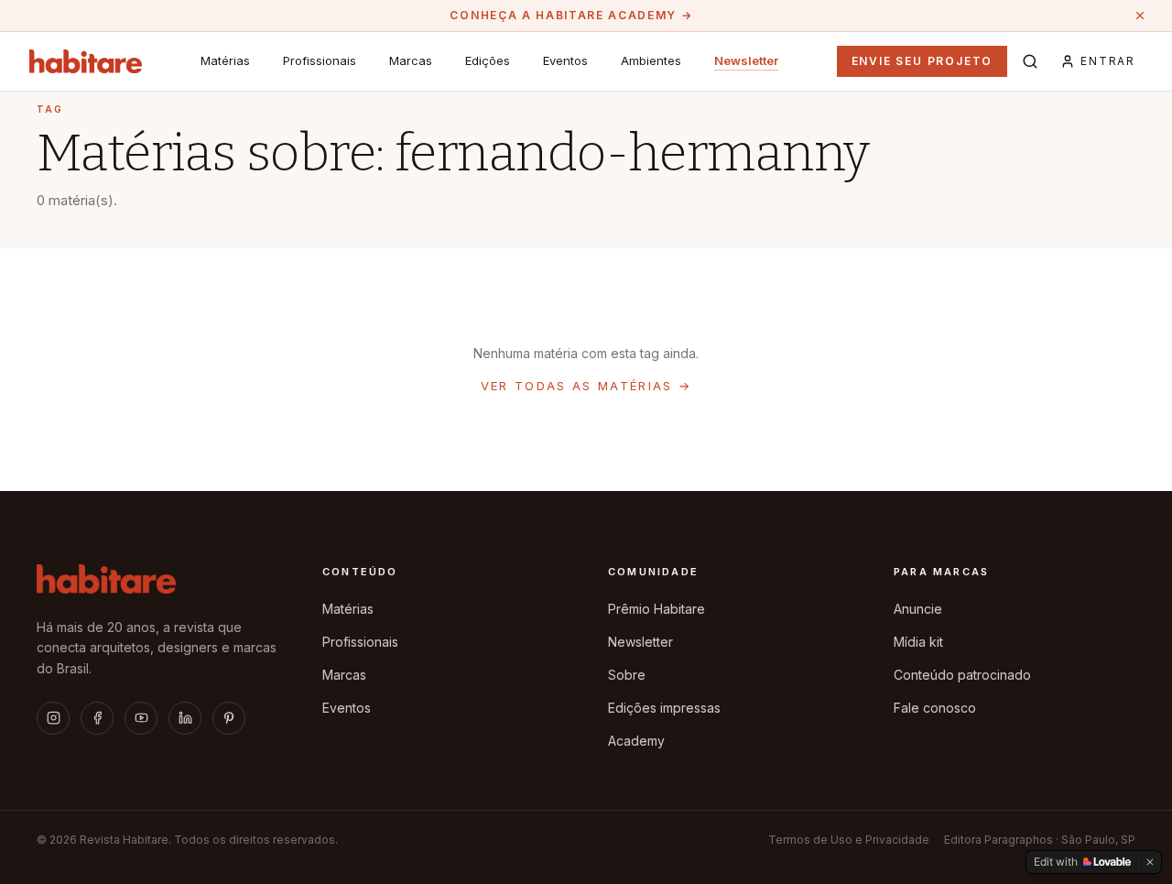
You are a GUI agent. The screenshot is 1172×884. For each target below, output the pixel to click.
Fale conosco (935, 707)
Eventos (565, 60)
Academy (636, 740)
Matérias (225, 60)
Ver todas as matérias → (586, 385)
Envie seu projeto (922, 61)
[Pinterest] (228, 718)
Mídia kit (918, 641)
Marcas (410, 60)
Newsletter (746, 60)
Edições (487, 60)
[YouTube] (141, 718)
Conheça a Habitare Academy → (571, 15)
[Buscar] (1030, 61)
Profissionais (319, 60)
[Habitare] (85, 61)
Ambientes (651, 60)
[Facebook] (97, 718)
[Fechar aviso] (1140, 15)
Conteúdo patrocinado (962, 674)
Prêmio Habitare (656, 609)
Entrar (1107, 61)
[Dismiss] (1150, 862)
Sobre (627, 674)
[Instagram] (53, 718)
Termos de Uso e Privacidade (848, 839)
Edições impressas (664, 707)
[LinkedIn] (184, 718)
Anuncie (918, 609)
